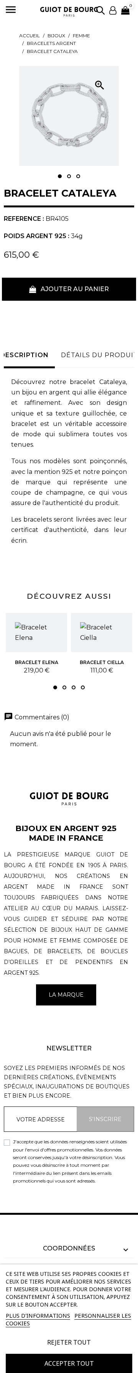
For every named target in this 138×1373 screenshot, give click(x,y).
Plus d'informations (38, 1315)
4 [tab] (83, 687)
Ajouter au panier (74, 289)
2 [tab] (69, 176)
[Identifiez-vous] (113, 9)
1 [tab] (60, 176)
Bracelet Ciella (102, 662)
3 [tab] (78, 176)
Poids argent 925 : (36, 236)
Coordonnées (69, 1248)
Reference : (24, 218)
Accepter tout (69, 1363)
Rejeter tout (69, 1342)
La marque (66, 994)
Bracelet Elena (36, 662)
